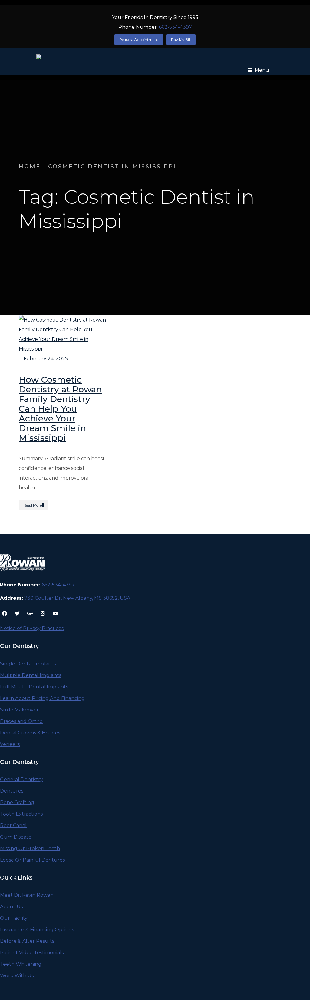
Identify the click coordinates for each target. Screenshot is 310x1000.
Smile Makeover (19, 710)
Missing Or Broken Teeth (30, 848)
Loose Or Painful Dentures (32, 860)
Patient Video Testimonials (32, 952)
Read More (32, 505)
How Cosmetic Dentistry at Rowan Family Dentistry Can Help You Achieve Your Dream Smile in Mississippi (60, 409)
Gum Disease (15, 837)
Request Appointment (138, 39)
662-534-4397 (175, 27)
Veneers (10, 744)
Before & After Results (27, 941)
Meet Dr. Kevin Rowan (27, 895)
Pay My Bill (181, 39)
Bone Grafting (17, 802)
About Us (11, 906)
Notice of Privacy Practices (32, 628)
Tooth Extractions (21, 814)
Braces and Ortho (21, 721)
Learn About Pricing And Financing (42, 698)
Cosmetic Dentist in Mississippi (112, 166)
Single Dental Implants (28, 664)
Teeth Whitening (20, 964)
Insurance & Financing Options (37, 929)
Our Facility (14, 918)
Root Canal (13, 825)
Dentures (11, 791)
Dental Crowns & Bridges (30, 733)
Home (30, 166)
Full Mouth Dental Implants (34, 687)
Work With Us (17, 976)
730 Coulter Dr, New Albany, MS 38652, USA (77, 598)
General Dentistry (21, 779)
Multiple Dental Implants (30, 675)
